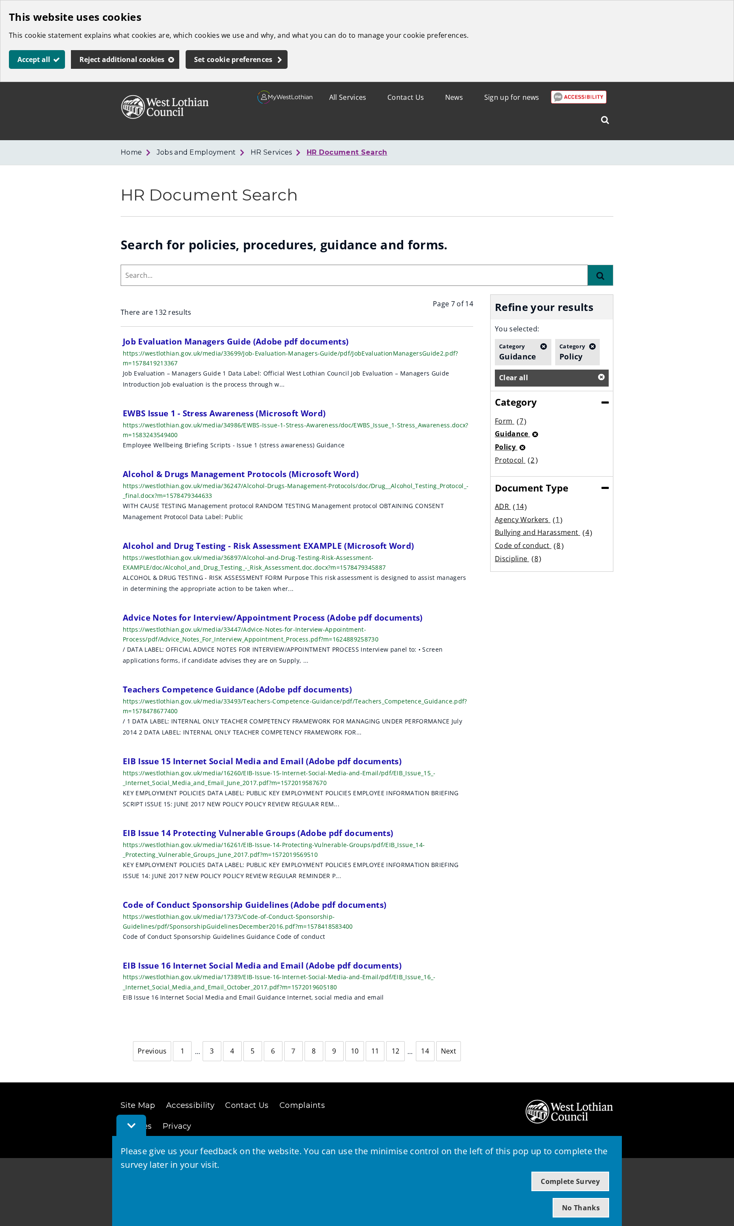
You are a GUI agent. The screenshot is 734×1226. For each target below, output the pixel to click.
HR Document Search (347, 152)
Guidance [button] (517, 352)
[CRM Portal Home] (285, 101)
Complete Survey (570, 1181)
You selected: (517, 328)
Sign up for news (511, 97)
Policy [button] (572, 352)
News (454, 97)
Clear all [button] (513, 377)
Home (131, 152)
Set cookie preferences (233, 59)
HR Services (271, 152)
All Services (348, 97)
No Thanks (581, 1207)
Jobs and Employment (196, 152)
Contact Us (405, 97)
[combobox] (354, 275)
